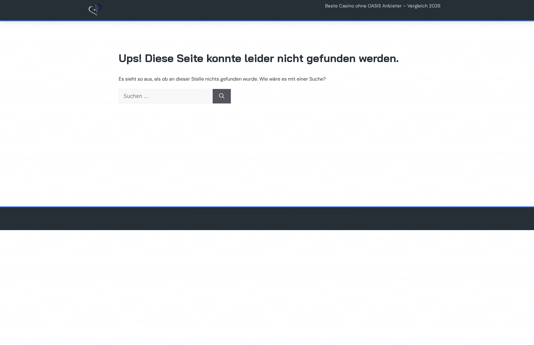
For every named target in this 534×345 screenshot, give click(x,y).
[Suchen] (222, 96)
